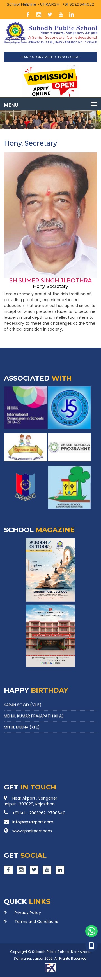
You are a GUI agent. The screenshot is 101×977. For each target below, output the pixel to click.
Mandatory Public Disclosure (50, 57)
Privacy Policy (28, 912)
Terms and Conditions (36, 921)
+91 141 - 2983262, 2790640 (38, 813)
